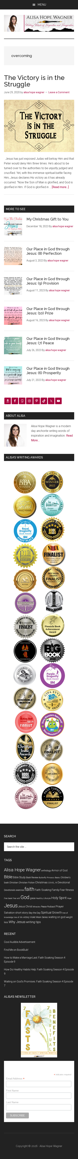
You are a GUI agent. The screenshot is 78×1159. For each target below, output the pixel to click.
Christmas (41, 882)
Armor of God (59, 870)
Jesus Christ (25, 906)
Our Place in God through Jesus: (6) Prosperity (47, 370)
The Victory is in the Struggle (34, 81)
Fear (62, 889)
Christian (13, 882)
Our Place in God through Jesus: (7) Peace (47, 340)
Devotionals (9, 890)
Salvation (9, 912)
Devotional (64, 882)
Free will (16, 898)
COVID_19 (52, 883)
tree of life (18, 917)
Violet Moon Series (39, 917)
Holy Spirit (59, 898)
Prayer (60, 906)
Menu (42, 4)
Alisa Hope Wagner (22, 869)
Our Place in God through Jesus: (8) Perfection (47, 251)
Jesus (11, 905)
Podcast (51, 906)
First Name (12, 1090)
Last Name (12, 1102)
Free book (8, 898)
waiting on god (56, 917)
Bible (8, 876)
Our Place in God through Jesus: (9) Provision (47, 281)
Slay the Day (34, 912)
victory (26, 917)
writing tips (33, 922)
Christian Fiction (27, 882)
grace (32, 898)
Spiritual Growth (51, 912)
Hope (69, 898)
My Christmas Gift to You (47, 219)
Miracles (36, 907)
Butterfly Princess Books (49, 877)
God (24, 897)
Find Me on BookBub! (16, 949)
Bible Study (19, 877)
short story (21, 912)
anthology (46, 870)
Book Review (32, 877)
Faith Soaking (43, 890)
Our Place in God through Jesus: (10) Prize (47, 311)
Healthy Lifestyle (43, 898)
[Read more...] (60, 187)
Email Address (15, 1078)
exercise (20, 890)
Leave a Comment (58, 92)
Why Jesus (17, 922)
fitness (69, 890)
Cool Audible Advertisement (19, 942)
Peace (44, 906)
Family (55, 890)
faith (29, 889)
